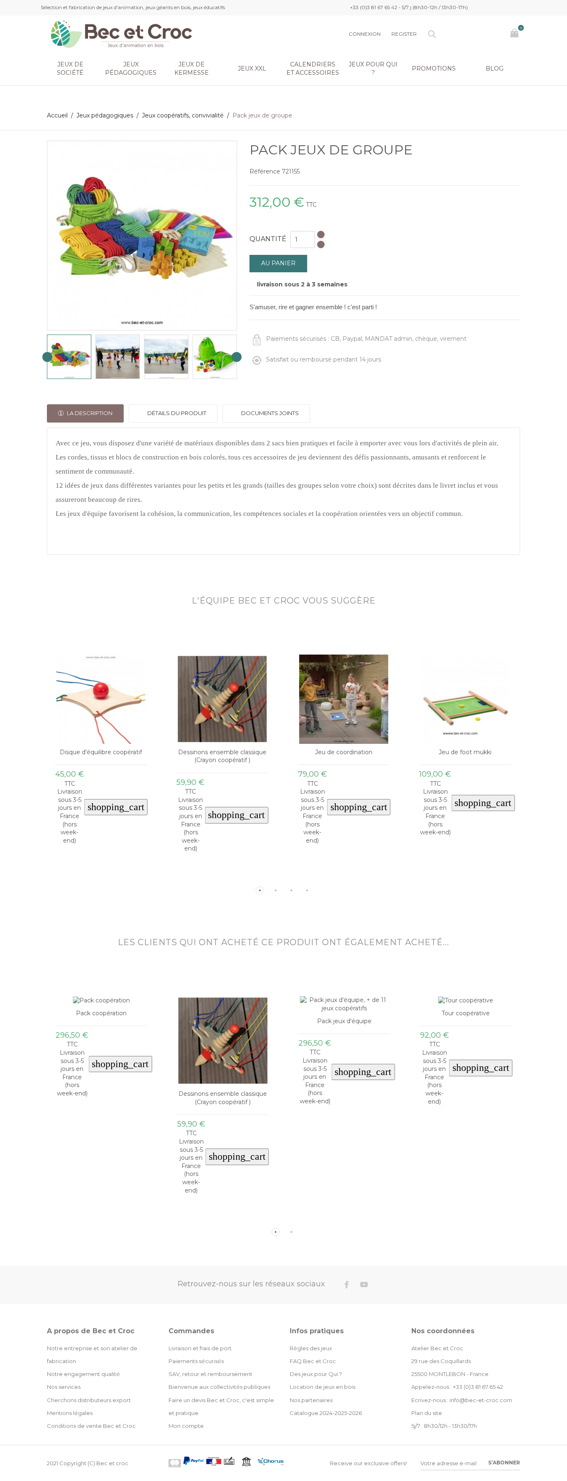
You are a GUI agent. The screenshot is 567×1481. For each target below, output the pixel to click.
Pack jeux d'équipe (344, 1021)
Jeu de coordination (343, 752)
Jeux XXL (252, 68)
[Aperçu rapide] (94, 877)
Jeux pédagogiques (130, 68)
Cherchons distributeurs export (89, 1400)
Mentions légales (70, 1413)
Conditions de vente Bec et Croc (91, 1425)
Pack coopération (101, 1013)
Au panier (278, 263)
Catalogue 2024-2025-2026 (326, 1413)
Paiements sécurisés (196, 1361)
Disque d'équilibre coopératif (101, 752)
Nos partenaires (311, 1400)
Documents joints (269, 413)
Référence (264, 171)
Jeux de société (70, 68)
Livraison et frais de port (200, 1348)
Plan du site (426, 1413)
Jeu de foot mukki (465, 752)
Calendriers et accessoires (312, 68)
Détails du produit (176, 413)
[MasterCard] (175, 1463)
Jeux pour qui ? (373, 68)
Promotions (434, 68)
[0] (515, 34)
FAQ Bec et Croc (313, 1361)
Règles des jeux (311, 1348)
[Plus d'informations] (108, 877)
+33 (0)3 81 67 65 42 (478, 1386)
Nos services (64, 1386)
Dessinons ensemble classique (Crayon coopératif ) (222, 756)
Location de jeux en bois (322, 1386)
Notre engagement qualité (83, 1374)
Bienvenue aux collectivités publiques (219, 1386)
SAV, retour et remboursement (210, 1374)
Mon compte (186, 1425)
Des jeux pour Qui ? (316, 1374)
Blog (494, 68)
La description (89, 413)
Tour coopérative (466, 1013)
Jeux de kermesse (191, 68)
